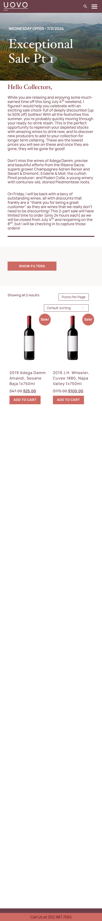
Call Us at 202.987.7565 (51, 917)
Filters (38, 266)
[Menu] (94, 6)
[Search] (85, 6)
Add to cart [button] (25, 400)
